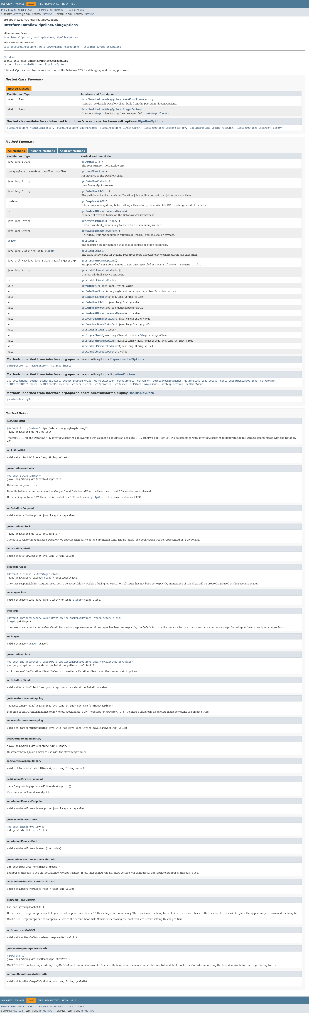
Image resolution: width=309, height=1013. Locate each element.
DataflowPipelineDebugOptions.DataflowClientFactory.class (91, 661)
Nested (17, 14)
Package (19, 4)
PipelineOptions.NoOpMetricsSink (211, 127)
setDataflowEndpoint (95, 296)
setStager (88, 329)
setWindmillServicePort (97, 351)
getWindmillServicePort (97, 280)
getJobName (20, 380)
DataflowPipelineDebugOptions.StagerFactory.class (85, 618)
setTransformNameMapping (98, 340)
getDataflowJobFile (94, 191)
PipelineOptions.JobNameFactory (164, 127)
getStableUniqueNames (167, 380)
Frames (43, 10)
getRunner (143, 380)
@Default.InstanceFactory (24, 618)
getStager (88, 240)
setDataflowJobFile (94, 302)
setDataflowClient (94, 291)
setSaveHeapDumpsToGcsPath (99, 324)
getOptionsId (125, 380)
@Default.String (17, 428)
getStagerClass (92, 250)
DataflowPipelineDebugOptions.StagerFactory (112, 109)
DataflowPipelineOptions (20, 46)
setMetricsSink (81, 384)
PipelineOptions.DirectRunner (120, 127)
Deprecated (52, 4)
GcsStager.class (47, 574)
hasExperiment (39, 365)
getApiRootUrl (91, 161)
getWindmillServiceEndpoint (100, 270)
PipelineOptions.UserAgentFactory (259, 127)
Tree (40, 4)
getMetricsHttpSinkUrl (45, 380)
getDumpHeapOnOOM (93, 201)
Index (65, 4)
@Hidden (9, 57)
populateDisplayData (20, 399)
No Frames (56, 10)
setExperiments (61, 365)
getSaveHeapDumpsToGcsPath (99, 230)
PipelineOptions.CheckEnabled (77, 127)
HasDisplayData (44, 37)
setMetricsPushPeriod (54, 384)
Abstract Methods (72, 150)
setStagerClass (92, 335)
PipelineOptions (67, 37)
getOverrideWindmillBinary (99, 221)
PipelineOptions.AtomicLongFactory (30, 127)
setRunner (120, 384)
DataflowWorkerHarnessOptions (59, 46)
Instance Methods (42, 150)
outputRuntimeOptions (243, 380)
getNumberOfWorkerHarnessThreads (104, 211)
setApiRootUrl (91, 285)
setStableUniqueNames (144, 384)
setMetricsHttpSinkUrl (22, 384)
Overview (7, 4)
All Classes (76, 10)
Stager (12, 240)
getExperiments (17, 365)
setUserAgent (194, 384)
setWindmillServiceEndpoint (100, 346)
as (8, 380)
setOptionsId (102, 384)
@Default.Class (17, 574)
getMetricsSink (104, 380)
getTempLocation (195, 380)
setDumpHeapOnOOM (93, 307)
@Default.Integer (18, 826)
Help (73, 4)
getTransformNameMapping (98, 260)
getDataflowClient (94, 171)
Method (47, 14)
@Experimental (16, 955)
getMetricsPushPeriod (77, 380)
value (33, 428)
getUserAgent (217, 380)
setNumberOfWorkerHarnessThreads (104, 313)
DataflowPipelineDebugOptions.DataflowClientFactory (117, 99)
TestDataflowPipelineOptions (101, 46)
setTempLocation (172, 384)
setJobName (267, 380)
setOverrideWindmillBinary (99, 318)
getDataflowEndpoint (95, 181)
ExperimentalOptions (17, 37)
